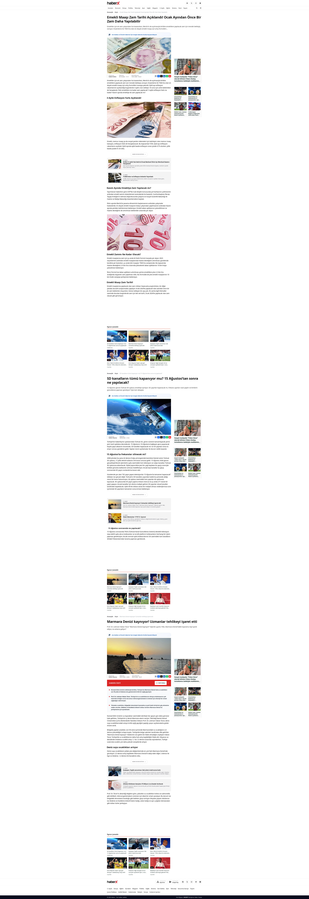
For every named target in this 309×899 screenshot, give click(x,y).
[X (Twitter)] (191, 3)
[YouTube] (170, 76)
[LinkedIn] (200, 3)
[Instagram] (196, 3)
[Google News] (155, 76)
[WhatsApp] (167, 76)
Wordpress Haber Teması (195, 897)
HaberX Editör (112, 76)
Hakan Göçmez (113, 438)
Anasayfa (110, 12)
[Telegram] (196, 882)
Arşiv (116, 12)
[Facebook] (187, 3)
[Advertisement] (139, 312)
